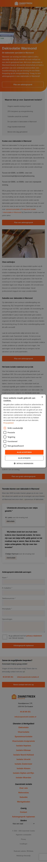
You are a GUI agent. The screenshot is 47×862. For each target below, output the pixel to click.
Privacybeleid (8, 423)
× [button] (42, 397)
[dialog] (23, 431)
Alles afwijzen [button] (24, 458)
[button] (23, 463)
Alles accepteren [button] (24, 452)
